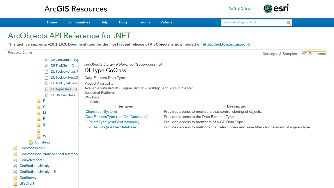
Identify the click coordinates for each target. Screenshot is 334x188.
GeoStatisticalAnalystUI (38, 172)
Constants (43, 142)
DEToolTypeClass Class (69, 83)
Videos (166, 22)
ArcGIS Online (239, 8)
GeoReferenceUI (32, 160)
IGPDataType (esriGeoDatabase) (112, 122)
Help (104, 22)
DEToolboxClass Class (68, 71)
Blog (123, 22)
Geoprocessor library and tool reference (49, 154)
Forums (144, 22)
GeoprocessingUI (33, 148)
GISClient (27, 183)
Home (52, 22)
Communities (79, 22)
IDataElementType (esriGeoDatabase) (116, 117)
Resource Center (20, 52)
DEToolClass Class (65, 66)
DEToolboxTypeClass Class (72, 77)
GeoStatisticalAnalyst (36, 166)
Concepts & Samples (280, 54)
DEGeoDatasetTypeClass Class (75, 60)
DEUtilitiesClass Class (68, 95)
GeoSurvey (28, 178)
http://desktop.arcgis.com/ (226, 44)
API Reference (314, 54)
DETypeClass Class (66, 89)
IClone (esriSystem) (101, 111)
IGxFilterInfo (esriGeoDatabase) (111, 127)
